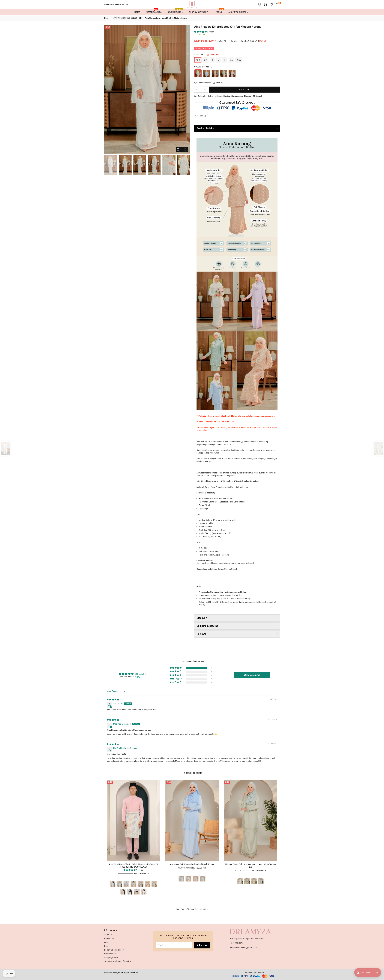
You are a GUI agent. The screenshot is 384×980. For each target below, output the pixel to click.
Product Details (205, 128)
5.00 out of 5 (140, 674)
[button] (200, 32)
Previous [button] (107, 89)
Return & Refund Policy (114, 950)
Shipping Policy (111, 957)
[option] (147, 89)
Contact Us (109, 938)
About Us (108, 935)
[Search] (260, 4)
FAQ (106, 942)
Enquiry (219, 83)
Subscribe (202, 945)
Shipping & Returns (207, 625)
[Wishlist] (271, 4)
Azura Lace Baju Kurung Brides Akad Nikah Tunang (133, 864)
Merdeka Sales (153, 11)
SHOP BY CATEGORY (198, 12)
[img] (113, 699)
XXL (239, 60)
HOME (137, 12)
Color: (203, 67)
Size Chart (215, 54)
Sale (108, 27)
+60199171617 (236, 943)
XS (205, 60)
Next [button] (187, 89)
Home (106, 18)
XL (231, 60)
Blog (106, 946)
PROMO (219, 11)
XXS (198, 60)
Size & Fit (202, 618)
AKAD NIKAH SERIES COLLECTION (127, 18)
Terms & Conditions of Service (117, 961)
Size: (207, 54)
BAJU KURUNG (175, 11)
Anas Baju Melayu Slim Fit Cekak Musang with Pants (250, 864)
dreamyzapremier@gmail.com (243, 947)
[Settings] (265, 4)
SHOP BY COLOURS (237, 12)
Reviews (201, 633)
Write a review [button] (252, 675)
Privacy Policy (110, 954)
